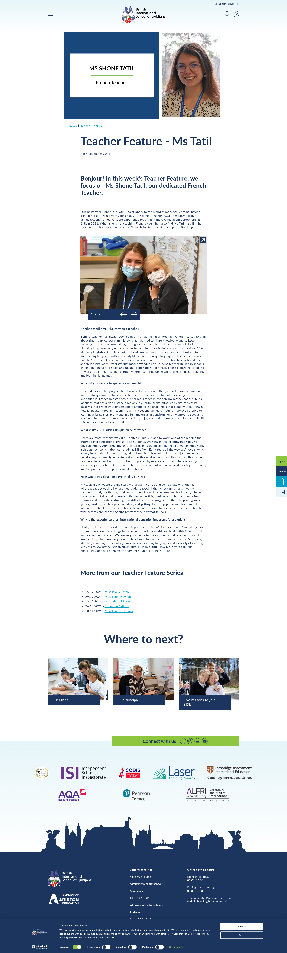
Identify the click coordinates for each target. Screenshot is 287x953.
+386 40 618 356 (140, 876)
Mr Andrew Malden (118, 601)
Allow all (241, 926)
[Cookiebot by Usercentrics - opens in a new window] (40, 947)
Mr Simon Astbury (117, 606)
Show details (176, 947)
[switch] (106, 947)
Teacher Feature (92, 125)
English (222, 4)
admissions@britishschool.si (147, 883)
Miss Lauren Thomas (119, 611)
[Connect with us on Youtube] (205, 741)
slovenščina (234, 4)
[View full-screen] (203, 240)
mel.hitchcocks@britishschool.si (207, 901)
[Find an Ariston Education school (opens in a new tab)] (64, 899)
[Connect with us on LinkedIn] (197, 741)
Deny (241, 935)
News (73, 125)
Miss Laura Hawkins (118, 596)
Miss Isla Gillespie (117, 591)
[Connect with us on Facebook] (183, 741)
